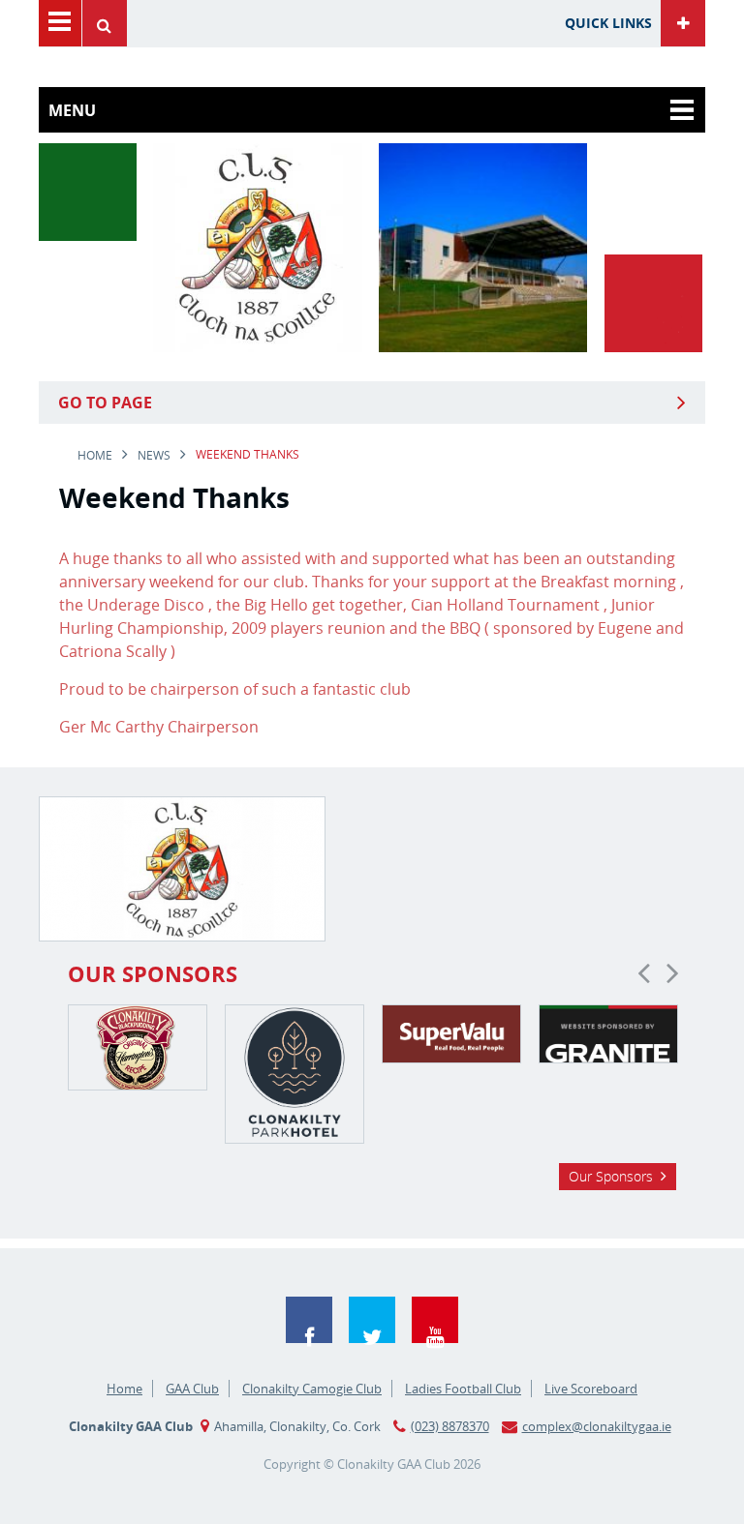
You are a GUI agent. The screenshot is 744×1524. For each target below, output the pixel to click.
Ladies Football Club (463, 1388)
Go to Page (105, 402)
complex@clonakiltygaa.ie (596, 1426)
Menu (60, 23)
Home (95, 455)
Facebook (309, 1320)
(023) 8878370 (450, 1426)
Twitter (372, 1320)
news (154, 455)
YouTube (435, 1320)
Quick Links (608, 23)
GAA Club (192, 1388)
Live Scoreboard (590, 1388)
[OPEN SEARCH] (109, 23)
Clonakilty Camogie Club (312, 1388)
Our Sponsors (611, 1176)
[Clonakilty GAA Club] (257, 346)
